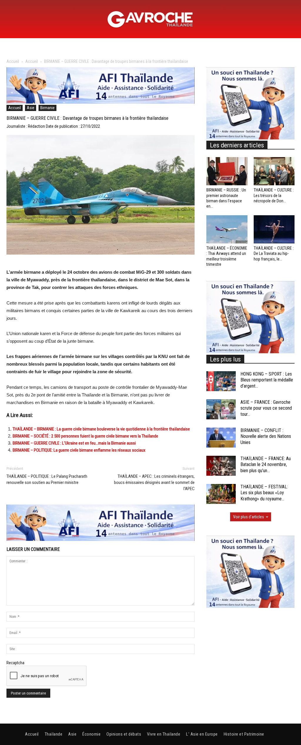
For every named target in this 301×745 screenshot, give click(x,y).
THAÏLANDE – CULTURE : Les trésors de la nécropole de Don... (274, 195)
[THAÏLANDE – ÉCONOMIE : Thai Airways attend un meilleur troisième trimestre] (227, 229)
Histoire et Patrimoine (244, 734)
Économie (91, 734)
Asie (30, 107)
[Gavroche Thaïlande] (150, 19)
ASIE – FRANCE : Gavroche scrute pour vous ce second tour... (266, 408)
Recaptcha (15, 662)
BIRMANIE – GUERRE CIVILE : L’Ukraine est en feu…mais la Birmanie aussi (74, 443)
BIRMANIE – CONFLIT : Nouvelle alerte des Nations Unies (265, 436)
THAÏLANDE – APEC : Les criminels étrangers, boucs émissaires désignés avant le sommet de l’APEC (154, 482)
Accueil (12, 61)
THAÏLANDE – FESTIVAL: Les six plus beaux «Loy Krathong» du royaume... (264, 493)
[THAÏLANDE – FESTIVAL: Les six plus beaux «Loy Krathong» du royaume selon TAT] (221, 494)
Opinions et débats (123, 734)
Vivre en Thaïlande (163, 734)
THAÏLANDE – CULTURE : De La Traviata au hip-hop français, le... (274, 253)
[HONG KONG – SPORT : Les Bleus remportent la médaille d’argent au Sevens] (221, 381)
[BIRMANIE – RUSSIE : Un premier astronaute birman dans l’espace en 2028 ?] (227, 171)
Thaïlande (54, 734)
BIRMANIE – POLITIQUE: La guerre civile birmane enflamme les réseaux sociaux (79, 450)
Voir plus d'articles (248, 516)
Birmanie (47, 107)
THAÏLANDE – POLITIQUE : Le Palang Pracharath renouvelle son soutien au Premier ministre (46, 479)
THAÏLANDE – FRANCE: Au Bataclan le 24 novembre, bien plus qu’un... (265, 465)
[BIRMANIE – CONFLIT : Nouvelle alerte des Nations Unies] (221, 438)
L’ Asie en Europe (202, 734)
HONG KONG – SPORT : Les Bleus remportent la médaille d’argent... (266, 380)
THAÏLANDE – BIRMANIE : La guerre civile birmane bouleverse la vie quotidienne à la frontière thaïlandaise (101, 429)
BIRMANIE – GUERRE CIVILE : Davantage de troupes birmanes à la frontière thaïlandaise (87, 118)
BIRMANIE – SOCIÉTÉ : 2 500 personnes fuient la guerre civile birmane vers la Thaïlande (85, 436)
